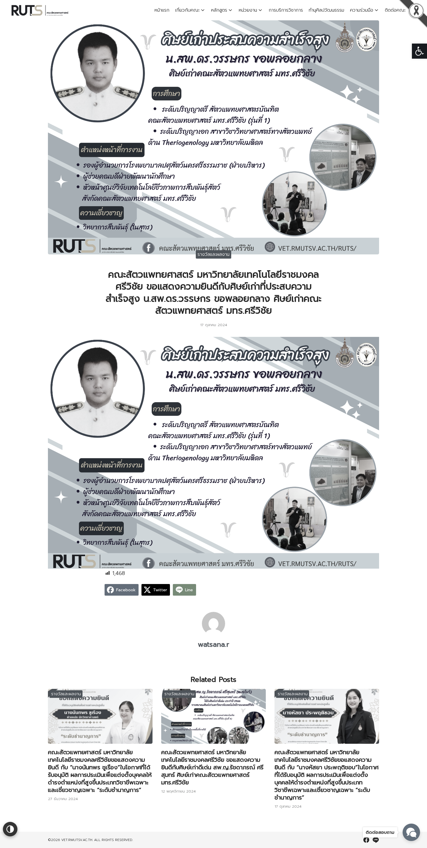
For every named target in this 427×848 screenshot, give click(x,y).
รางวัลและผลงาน (213, 254)
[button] (419, 51)
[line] (375, 839)
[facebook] (366, 839)
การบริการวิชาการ (286, 10)
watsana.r (213, 644)
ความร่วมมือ (361, 10)
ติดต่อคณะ (395, 10)
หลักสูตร (219, 10)
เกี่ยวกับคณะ (187, 10)
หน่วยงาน (248, 10)
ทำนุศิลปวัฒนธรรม (326, 10)
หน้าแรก (162, 10)
